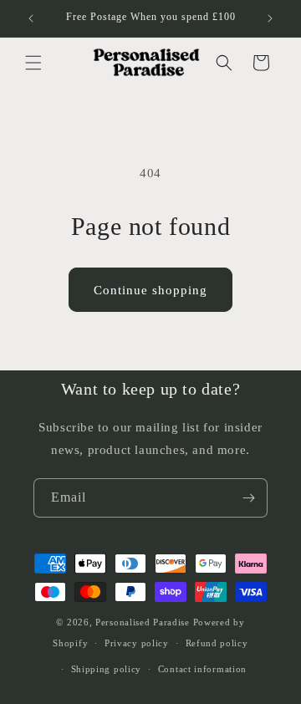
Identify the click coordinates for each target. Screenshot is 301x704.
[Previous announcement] (31, 18)
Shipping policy (106, 669)
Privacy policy (137, 643)
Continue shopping (150, 290)
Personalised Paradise (142, 622)
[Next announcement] (270, 18)
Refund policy (217, 643)
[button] (33, 62)
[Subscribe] (248, 498)
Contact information (202, 669)
